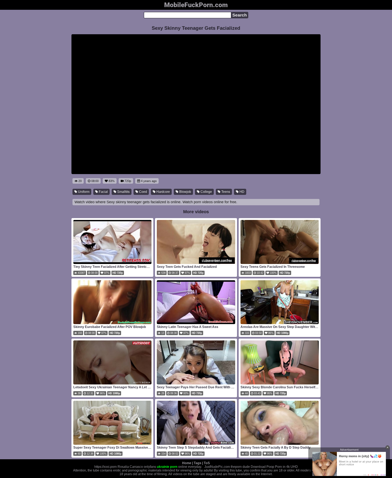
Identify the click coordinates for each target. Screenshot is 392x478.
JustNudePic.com (217, 466)
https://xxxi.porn (105, 466)
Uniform (83, 191)
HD (241, 191)
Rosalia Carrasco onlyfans (137, 466)
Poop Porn (274, 466)
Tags (197, 463)
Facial (103, 191)
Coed (142, 191)
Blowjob (184, 191)
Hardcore (163, 191)
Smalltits (123, 191)
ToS (207, 463)
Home (186, 463)
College (206, 191)
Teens (225, 191)
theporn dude (240, 466)
